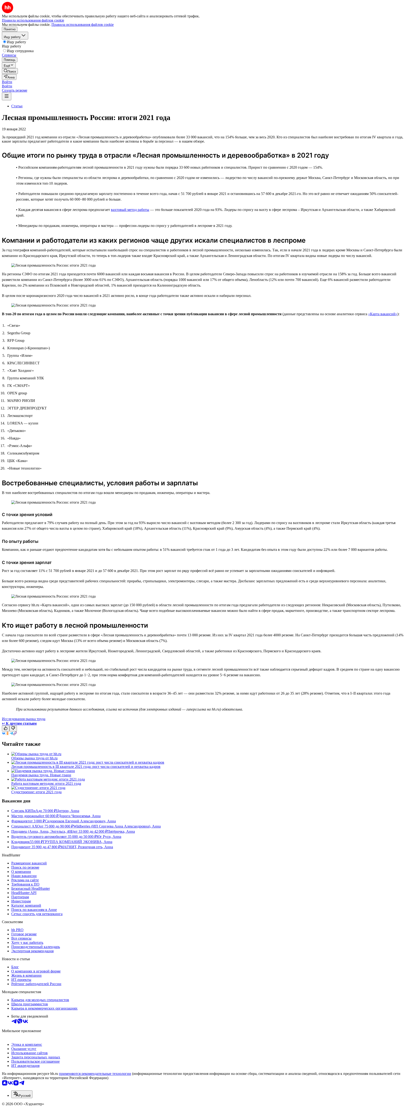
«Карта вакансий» (382, 314)
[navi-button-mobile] (6, 96)
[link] (10, 71)
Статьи (17, 106)
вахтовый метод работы (130, 210)
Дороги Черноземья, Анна (80, 816)
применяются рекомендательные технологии (95, 1074)
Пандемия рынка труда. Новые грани (41, 775)
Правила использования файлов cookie (82, 25)
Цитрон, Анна (67, 811)
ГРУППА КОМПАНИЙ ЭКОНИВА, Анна (77, 842)
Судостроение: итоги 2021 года (36, 792)
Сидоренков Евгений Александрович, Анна (80, 821)
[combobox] (21, 1094)
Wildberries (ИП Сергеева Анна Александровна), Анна (117, 826)
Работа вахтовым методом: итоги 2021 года (46, 783)
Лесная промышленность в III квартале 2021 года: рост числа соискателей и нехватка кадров (85, 767)
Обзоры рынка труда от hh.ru (34, 758)
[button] (7, 82)
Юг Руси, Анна (109, 837)
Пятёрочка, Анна (121, 831)
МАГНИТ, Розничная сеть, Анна (86, 847)
